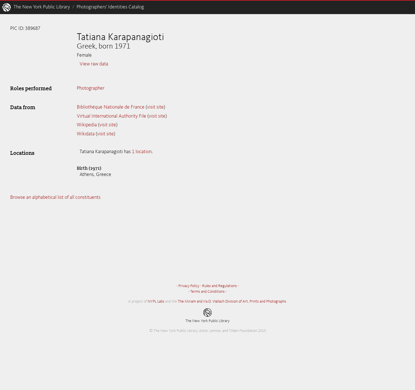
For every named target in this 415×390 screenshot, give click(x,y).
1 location (142, 151)
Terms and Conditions (207, 292)
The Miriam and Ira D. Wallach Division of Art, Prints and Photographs (232, 301)
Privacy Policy (188, 286)
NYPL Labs (156, 301)
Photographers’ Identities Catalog (110, 7)
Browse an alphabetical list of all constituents (55, 197)
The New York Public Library (42, 7)
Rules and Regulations (219, 286)
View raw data (94, 64)
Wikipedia (87, 124)
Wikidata (86, 133)
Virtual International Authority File (111, 116)
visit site (155, 107)
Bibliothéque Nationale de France (111, 107)
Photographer (90, 88)
